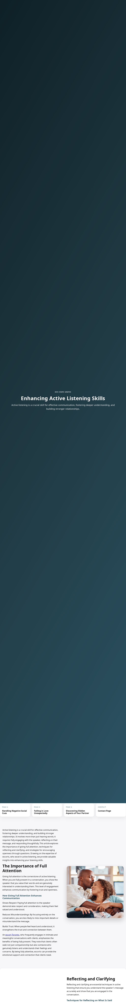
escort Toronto (12, 934)
